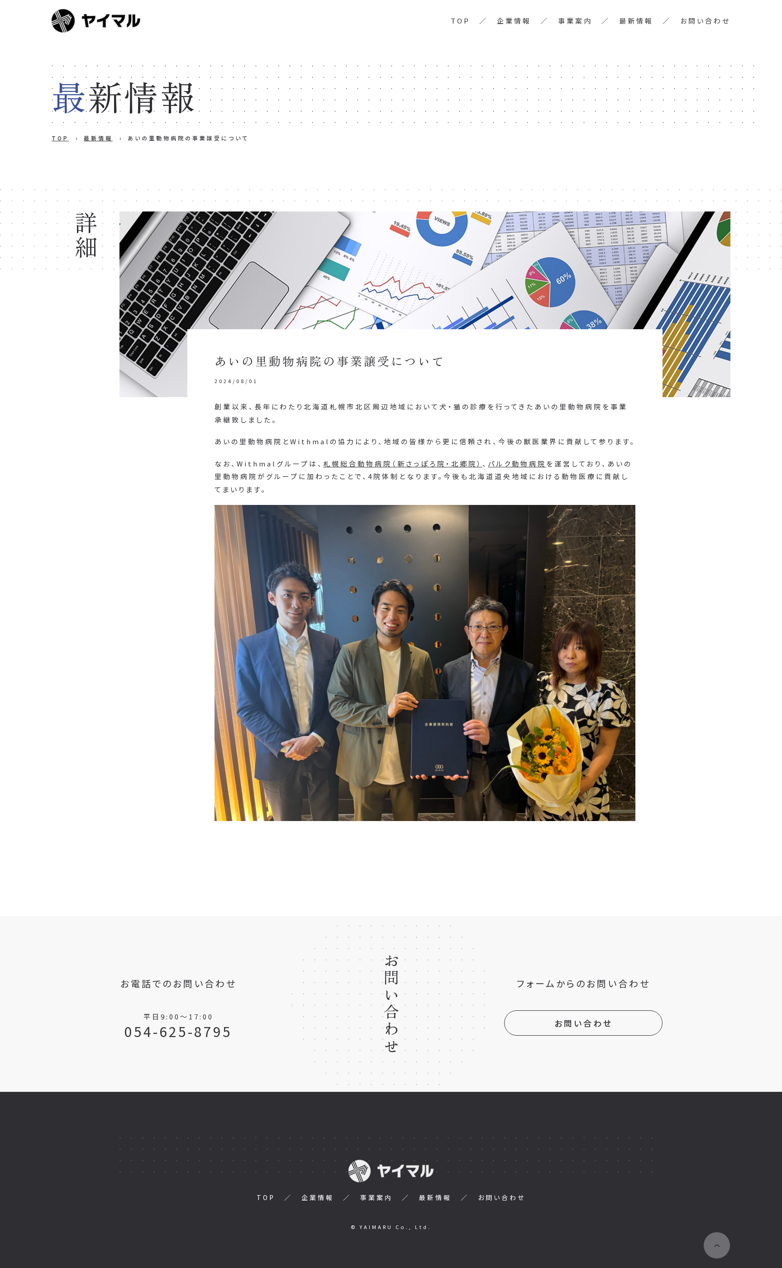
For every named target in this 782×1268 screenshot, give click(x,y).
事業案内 (575, 20)
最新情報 (636, 20)
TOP (460, 20)
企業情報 (514, 20)
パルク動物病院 (517, 463)
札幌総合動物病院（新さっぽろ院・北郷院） (402, 463)
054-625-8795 (178, 1031)
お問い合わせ (705, 20)
